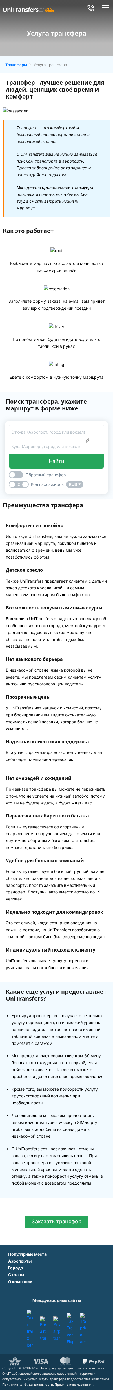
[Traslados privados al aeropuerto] (83, 1329)
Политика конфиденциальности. (28, 1384)
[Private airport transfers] (43, 1328)
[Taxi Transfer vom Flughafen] (70, 1329)
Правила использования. (74, 1384)
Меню (106, 7)
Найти (56, 461)
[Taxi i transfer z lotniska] (30, 1329)
